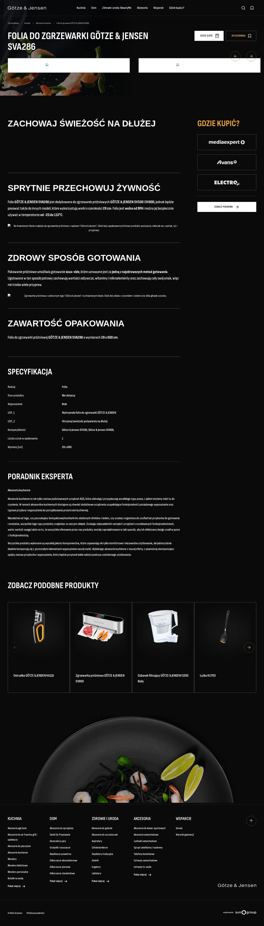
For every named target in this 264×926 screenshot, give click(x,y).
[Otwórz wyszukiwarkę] (243, 7)
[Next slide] (251, 56)
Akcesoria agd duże (17, 828)
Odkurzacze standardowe (62, 873)
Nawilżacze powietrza (60, 854)
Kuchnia (81, 8)
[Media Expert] (226, 142)
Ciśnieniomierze (100, 847)
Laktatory (96, 873)
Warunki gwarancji (185, 834)
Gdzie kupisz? (176, 8)
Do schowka (238, 35)
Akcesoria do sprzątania (61, 828)
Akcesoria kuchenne (18, 852)
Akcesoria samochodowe (146, 834)
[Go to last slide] (235, 56)
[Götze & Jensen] (27, 8)
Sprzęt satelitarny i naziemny (148, 847)
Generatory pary (58, 841)
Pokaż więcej (14, 886)
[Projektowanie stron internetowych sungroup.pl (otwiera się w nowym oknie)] (239, 913)
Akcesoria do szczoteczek (105, 834)
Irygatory (96, 867)
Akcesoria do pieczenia (19, 846)
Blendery (12, 859)
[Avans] (226, 162)
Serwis (179, 828)
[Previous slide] (15, 647)
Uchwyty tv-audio (142, 867)
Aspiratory (97, 841)
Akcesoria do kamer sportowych (150, 828)
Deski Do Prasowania (60, 834)
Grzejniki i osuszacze (60, 847)
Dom (93, 8)
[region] (132, 647)
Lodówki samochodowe (145, 841)
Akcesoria (142, 8)
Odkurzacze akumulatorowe (63, 860)
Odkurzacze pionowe (60, 867)
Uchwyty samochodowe (145, 860)
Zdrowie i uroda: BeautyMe (116, 8)
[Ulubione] (252, 7)
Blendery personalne (18, 872)
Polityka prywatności (36, 913)
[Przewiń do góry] (251, 821)
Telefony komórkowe (144, 854)
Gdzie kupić (206, 35)
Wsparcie (158, 8)
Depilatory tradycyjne (102, 854)
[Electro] (226, 182)
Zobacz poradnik (223, 207)
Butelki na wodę (15, 878)
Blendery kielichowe (18, 865)
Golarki (95, 860)
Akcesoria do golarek (102, 828)
